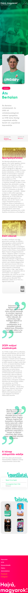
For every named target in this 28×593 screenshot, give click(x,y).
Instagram (4, 577)
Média (3, 568)
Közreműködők (5, 565)
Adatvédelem (5, 571)
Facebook (4, 574)
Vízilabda (6, 88)
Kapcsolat (4, 559)
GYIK (2, 562)
